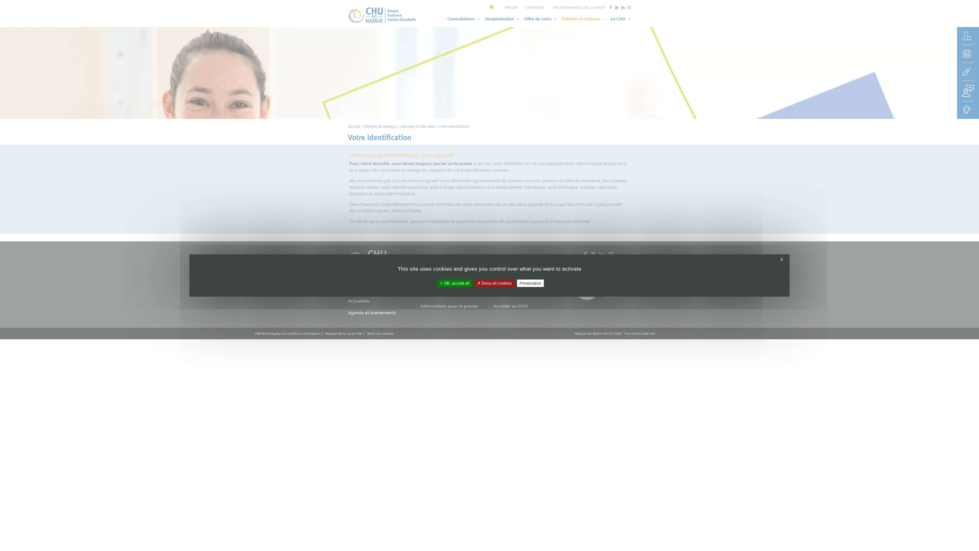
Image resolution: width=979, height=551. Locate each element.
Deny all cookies (496, 283)
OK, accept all (456, 283)
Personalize (530, 283)
